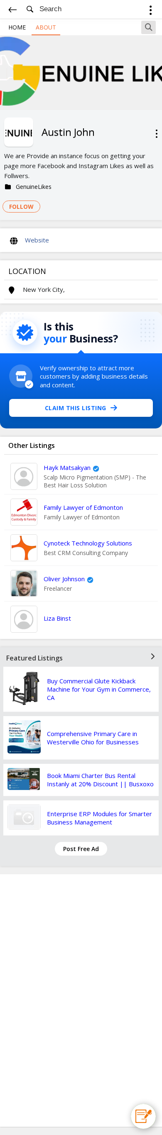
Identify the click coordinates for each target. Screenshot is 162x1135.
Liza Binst (57, 618)
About (46, 27)
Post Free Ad (81, 849)
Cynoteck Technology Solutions (88, 543)
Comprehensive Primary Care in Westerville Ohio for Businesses (93, 737)
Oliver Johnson (64, 579)
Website (37, 240)
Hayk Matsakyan (67, 467)
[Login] (151, 11)
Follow (21, 206)
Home (17, 27)
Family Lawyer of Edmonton (83, 507)
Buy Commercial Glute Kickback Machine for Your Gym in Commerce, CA (99, 689)
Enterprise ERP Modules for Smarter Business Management (99, 818)
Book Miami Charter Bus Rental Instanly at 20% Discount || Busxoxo (100, 779)
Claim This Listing (75, 408)
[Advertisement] (81, 1000)
